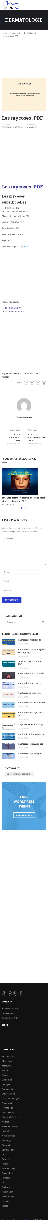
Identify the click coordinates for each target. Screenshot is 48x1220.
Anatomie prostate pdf (29, 639)
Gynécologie (7, 1103)
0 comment (32, 127)
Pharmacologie (8, 1168)
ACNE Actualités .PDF (14, 311)
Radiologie (6, 1187)
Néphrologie (7, 1131)
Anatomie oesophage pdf (30, 743)
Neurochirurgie (8, 1136)
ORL (4, 1154)
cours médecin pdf (14, 373)
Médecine (16, 33)
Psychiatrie (7, 1178)
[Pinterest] (38, 383)
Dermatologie (30, 33)
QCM (4, 1182)
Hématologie (7, 1108)
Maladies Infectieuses (11, 1117)
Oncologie (6, 1145)
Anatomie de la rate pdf (30, 753)
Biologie (5, 1075)
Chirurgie (6, 1084)
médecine (6, 377)
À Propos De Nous (10, 1009)
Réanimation (7, 1192)
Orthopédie (7, 1159)
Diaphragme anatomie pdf (31, 724)
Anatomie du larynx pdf (30, 683)
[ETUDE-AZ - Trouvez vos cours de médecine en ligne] (10, 5)
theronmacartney (24, 417)
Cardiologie (7, 1080)
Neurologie (6, 1140)
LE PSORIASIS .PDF (13, 308)
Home (4, 33)
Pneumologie (7, 1173)
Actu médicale (8, 1056)
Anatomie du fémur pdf (29, 692)
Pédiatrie (6, 1164)
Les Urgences (8, 1112)
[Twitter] (32, 383)
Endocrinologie (8, 1094)
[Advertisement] (24, 56)
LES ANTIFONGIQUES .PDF (37, 437)
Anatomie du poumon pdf (31, 673)
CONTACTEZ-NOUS (10, 1018)
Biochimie (6, 1070)
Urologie (5, 1201)
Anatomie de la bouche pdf (31, 702)
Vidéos (5, 1206)
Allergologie (7, 1061)
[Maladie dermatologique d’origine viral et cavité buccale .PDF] (20, 481)
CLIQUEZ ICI (24, 246)
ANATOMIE (7, 1066)
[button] (21, 508)
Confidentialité (8, 1013)
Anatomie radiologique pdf (31, 734)
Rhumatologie (8, 1196)
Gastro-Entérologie (10, 1098)
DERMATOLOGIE (31, 373)
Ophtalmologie (8, 1150)
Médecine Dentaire (10, 1126)
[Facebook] (26, 383)
